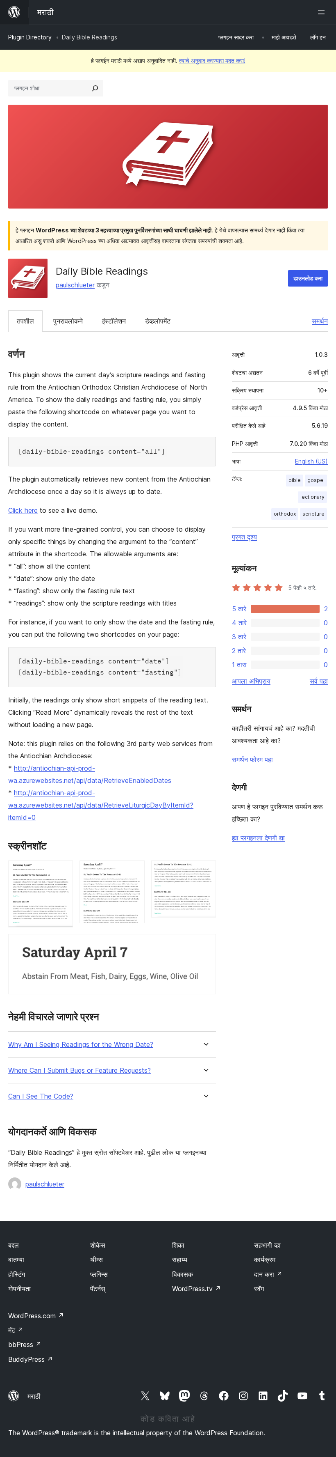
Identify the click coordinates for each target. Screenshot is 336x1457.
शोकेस (97, 1245)
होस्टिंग (16, 1274)
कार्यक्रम (264, 1259)
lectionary (312, 497)
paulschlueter (75, 285)
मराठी (34, 1396)
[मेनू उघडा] (323, 12)
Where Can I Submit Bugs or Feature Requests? (79, 1070)
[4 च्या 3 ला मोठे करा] (205, 871)
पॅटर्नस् (97, 1289)
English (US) (311, 461)
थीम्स (96, 1259)
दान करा (268, 1274)
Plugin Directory (30, 37)
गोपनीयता (19, 1289)
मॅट (15, 1330)
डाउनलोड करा (307, 278)
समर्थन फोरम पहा (252, 759)
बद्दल (13, 1245)
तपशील (25, 321)
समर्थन (320, 321)
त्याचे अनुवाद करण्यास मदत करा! (212, 60)
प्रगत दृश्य (244, 537)
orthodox (285, 514)
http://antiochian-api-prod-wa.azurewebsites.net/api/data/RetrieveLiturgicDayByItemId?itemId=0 (100, 805)
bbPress (24, 1344)
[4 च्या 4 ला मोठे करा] (205, 945)
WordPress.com (36, 1316)
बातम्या (16, 1259)
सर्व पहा (319, 681)
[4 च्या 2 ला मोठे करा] (133, 871)
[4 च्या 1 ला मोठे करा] (62, 871)
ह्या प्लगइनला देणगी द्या (258, 838)
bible (294, 480)
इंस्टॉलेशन (114, 321)
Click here (23, 510)
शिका (178, 1245)
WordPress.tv (196, 1289)
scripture (313, 514)
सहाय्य (179, 1259)
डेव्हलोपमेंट (157, 321)
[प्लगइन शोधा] (95, 88)
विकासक (182, 1274)
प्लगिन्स (99, 1274)
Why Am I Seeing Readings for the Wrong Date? (80, 1045)
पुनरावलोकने (68, 321)
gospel (316, 480)
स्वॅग (259, 1289)
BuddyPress (30, 1359)
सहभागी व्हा (267, 1245)
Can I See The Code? (40, 1096)
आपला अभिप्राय (251, 681)
